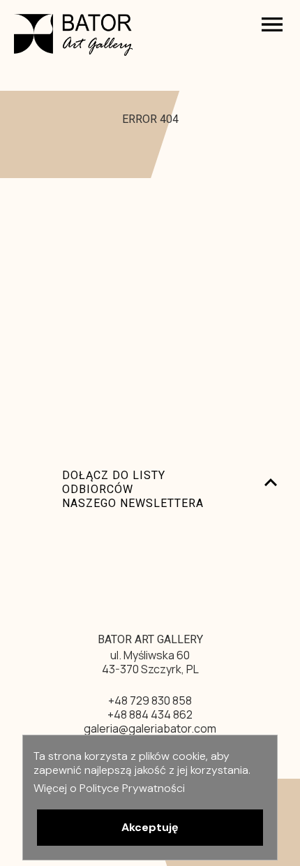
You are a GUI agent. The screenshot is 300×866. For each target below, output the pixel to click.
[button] (150, 827)
